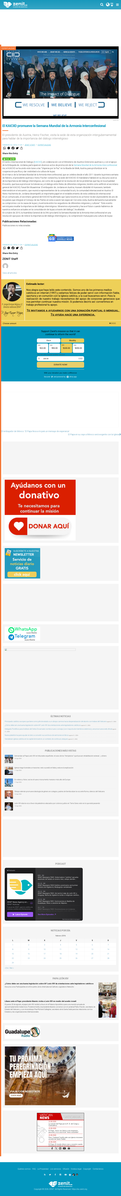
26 (76, 958)
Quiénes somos (24, 1169)
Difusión (66, 1169)
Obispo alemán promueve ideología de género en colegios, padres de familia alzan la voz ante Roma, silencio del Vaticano (59, 791)
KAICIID (37, 162)
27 (92, 958)
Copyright (87, 1169)
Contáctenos (98, 1169)
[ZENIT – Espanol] (34, 5)
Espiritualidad (8, 48)
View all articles (9, 273)
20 (92, 954)
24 (44, 958)
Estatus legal (76, 1169)
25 (60, 958)
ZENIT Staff (30, 145)
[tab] (48, 1116)
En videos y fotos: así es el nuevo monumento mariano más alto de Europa (42, 780)
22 (13, 958)
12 (76, 949)
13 (92, 949)
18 (60, 954)
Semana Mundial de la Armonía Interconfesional (95, 165)
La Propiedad (42, 1169)
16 (29, 954)
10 (44, 949)
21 (108, 954)
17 (44, 954)
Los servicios (55, 1169)
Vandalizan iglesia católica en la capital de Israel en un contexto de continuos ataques (36, 739)
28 (108, 958)
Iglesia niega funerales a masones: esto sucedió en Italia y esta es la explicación (43, 768)
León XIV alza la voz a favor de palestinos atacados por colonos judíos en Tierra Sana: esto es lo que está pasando (57, 803)
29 (13, 963)
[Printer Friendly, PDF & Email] (9, 159)
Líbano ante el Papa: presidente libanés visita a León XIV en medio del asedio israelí (40, 1001)
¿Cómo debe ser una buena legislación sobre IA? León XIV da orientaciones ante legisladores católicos (43, 725)
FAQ (34, 1169)
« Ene (7, 968)
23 (29, 958)
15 (13, 954)
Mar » (12, 968)
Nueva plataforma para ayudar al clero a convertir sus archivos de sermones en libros (37, 735)
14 (108, 949)
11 (60, 949)
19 (76, 954)
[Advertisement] (60, 27)
